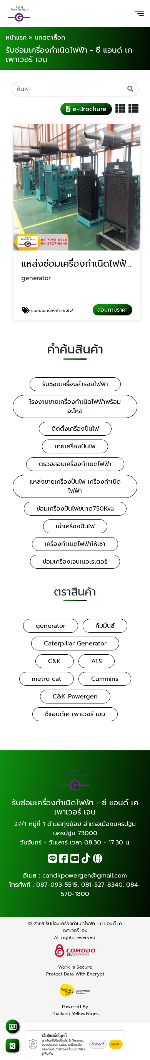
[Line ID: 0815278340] (52, 860)
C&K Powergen (75, 696)
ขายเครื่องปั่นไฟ (75, 446)
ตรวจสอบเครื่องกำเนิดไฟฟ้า (75, 464)
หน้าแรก (16, 37)
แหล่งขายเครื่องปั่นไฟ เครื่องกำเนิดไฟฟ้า (75, 486)
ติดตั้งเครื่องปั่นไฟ (75, 428)
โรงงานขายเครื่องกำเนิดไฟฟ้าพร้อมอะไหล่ (75, 406)
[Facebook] (63, 860)
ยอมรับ (115, 1044)
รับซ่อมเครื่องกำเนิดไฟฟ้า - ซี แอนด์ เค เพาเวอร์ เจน (84, 927)
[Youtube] (74, 860)
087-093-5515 (56, 884)
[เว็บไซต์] (97, 860)
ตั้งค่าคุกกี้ (98, 1044)
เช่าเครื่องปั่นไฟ (75, 526)
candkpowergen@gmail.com (84, 875)
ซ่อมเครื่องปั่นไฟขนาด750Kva (75, 508)
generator (50, 625)
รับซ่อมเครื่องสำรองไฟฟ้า (75, 384)
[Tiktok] (86, 860)
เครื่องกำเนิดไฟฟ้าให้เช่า (75, 544)
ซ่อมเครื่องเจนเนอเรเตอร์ (75, 561)
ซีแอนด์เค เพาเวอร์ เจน (75, 714)
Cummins (104, 678)
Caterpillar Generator (75, 643)
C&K (54, 661)
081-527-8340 (101, 884)
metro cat (46, 678)
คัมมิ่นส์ (105, 625)
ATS (96, 661)
